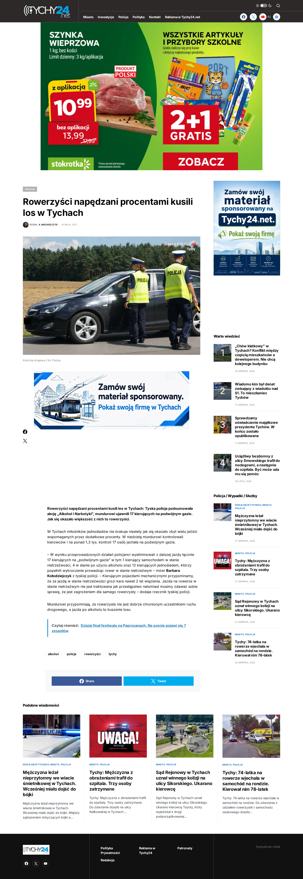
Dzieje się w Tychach (248, 505)
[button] (264, 5)
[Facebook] (243, 16)
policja (72, 654)
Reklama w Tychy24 (147, 850)
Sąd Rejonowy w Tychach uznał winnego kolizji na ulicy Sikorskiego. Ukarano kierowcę (257, 608)
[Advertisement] (122, 461)
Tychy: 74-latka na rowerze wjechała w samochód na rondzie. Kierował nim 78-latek (254, 648)
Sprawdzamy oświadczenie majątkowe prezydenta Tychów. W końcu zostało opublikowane (256, 427)
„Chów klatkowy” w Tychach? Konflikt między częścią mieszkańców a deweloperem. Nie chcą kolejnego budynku (257, 355)
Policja (30, 189)
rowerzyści (92, 654)
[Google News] (276, 16)
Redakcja (107, 860)
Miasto (267, 505)
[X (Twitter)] (253, 16)
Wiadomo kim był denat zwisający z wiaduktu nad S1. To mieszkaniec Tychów (256, 391)
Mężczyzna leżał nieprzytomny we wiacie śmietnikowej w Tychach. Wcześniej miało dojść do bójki (256, 525)
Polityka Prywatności (110, 850)
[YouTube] (45, 863)
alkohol (53, 654)
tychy (113, 654)
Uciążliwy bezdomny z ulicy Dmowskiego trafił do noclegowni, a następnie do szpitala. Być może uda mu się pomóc (257, 465)
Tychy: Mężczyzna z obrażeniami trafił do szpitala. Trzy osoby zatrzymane (252, 567)
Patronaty (184, 848)
